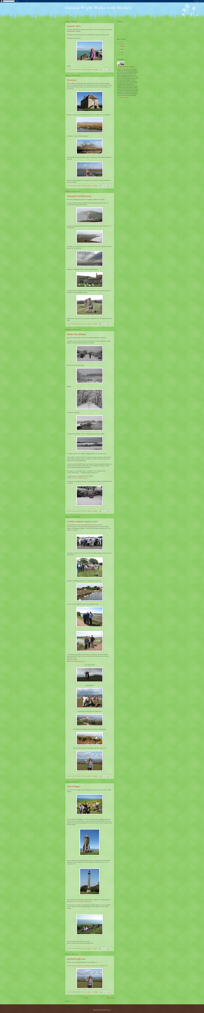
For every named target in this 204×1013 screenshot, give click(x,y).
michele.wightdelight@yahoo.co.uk (79, 478)
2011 (120, 54)
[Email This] (104, 70)
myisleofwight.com (76, 958)
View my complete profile (123, 97)
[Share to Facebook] (108, 70)
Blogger (109, 1010)
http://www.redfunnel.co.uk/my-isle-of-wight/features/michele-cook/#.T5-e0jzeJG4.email (87, 965)
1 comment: (95, 324)
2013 (120, 42)
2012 (120, 52)
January (122, 49)
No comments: (95, 69)
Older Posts (110, 998)
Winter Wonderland (76, 334)
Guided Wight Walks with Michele (127, 67)
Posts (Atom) (74, 1001)
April (121, 44)
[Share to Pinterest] (110, 70)
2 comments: (95, 185)
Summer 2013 (73, 26)
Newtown (71, 79)
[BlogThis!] (105, 70)
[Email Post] (101, 69)
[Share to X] (107, 70)
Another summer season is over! (82, 521)
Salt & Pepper (73, 786)
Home (86, 998)
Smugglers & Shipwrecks (79, 196)
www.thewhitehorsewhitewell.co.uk (83, 901)
